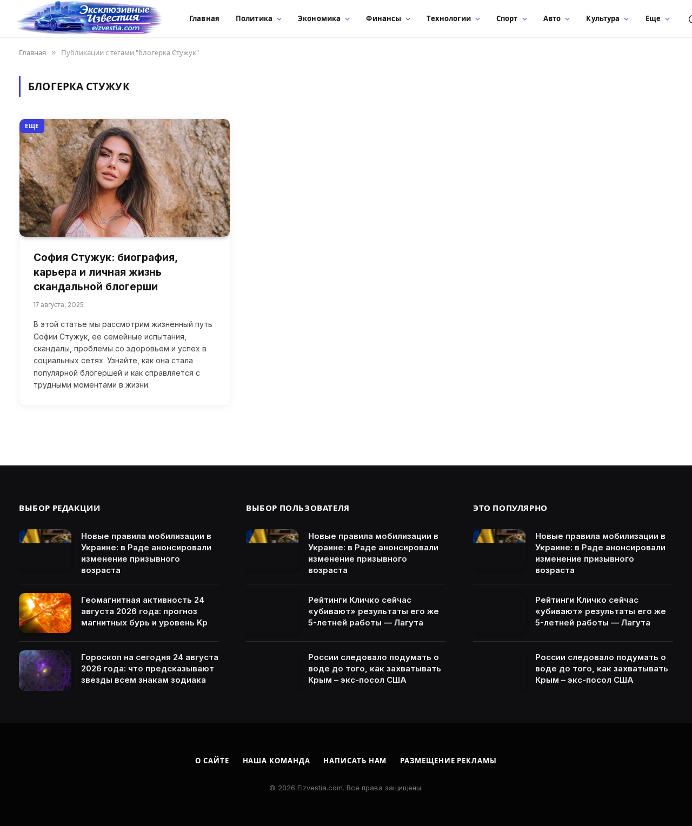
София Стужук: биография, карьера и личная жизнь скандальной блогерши (105, 271)
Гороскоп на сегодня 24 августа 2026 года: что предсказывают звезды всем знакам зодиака (149, 668)
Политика (254, 18)
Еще (653, 18)
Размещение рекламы (448, 760)
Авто (552, 18)
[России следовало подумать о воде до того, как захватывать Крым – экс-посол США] (272, 670)
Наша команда (276, 760)
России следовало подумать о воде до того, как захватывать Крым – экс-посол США (374, 668)
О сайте (212, 760)
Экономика (319, 18)
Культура (603, 18)
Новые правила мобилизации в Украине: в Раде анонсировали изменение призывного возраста (146, 553)
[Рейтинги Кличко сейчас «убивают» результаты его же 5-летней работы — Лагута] (272, 613)
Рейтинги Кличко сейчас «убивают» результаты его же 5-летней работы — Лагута (373, 611)
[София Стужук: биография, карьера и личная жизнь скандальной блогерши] (124, 178)
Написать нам (355, 760)
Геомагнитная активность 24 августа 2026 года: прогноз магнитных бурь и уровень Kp (144, 611)
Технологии (448, 18)
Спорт (507, 18)
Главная (204, 18)
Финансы (383, 18)
